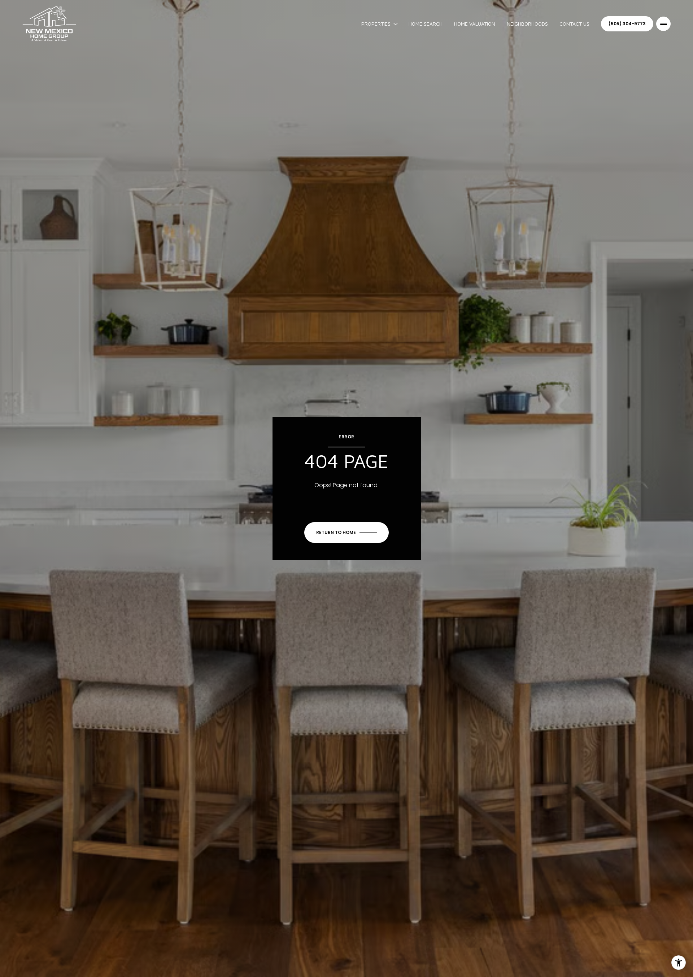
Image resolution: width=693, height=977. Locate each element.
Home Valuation (474, 24)
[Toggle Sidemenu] (663, 24)
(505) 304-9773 (627, 24)
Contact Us (574, 24)
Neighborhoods (527, 24)
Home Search (426, 24)
